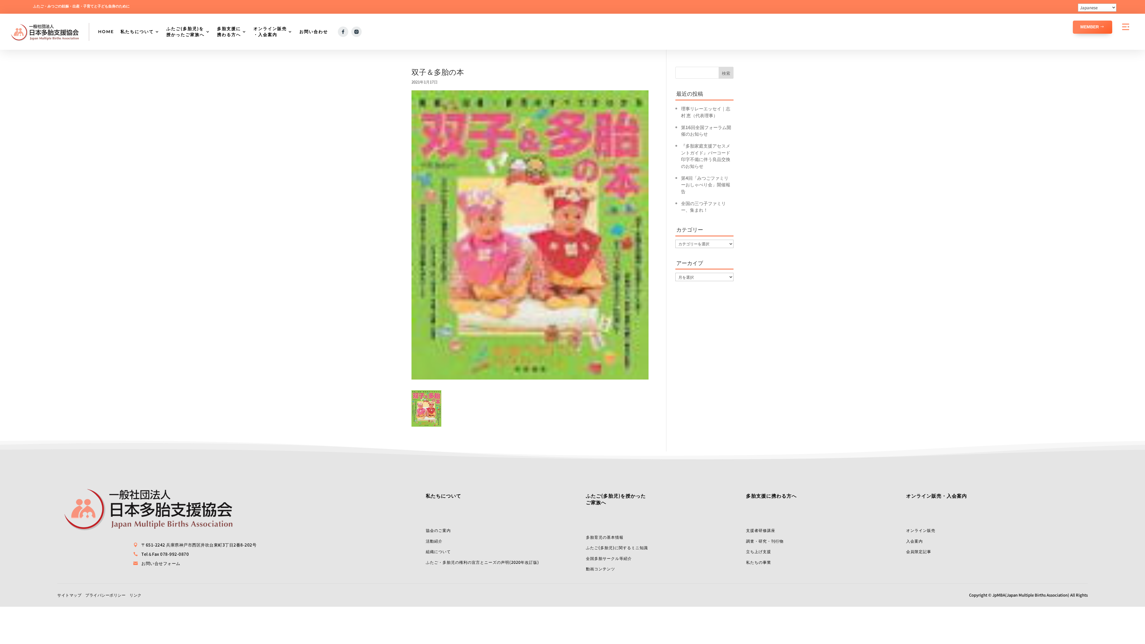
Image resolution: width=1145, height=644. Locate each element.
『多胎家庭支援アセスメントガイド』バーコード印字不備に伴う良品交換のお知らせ (705, 156)
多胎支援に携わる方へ (229, 31)
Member (1089, 26)
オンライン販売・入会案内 (270, 31)
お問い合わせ (313, 31)
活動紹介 (434, 541)
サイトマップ (69, 595)
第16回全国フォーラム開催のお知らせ (706, 130)
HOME (106, 31)
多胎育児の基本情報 (604, 537)
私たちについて (137, 31)
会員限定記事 (918, 551)
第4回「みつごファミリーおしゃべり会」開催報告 (705, 184)
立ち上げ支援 (758, 551)
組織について (438, 551)
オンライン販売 (920, 530)
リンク (135, 595)
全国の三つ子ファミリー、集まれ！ (703, 206)
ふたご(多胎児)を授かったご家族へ (185, 31)
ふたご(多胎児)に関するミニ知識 (617, 547)
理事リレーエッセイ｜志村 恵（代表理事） (705, 111)
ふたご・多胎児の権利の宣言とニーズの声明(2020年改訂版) (482, 562)
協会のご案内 (438, 530)
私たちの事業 (758, 562)
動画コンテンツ (600, 569)
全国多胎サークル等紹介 (609, 558)
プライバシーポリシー (105, 595)
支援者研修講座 (760, 530)
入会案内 (914, 541)
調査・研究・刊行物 (765, 541)
